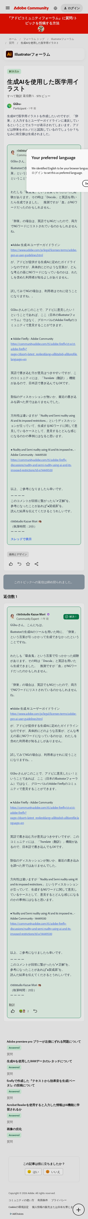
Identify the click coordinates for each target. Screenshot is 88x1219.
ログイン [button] (38, 172)
